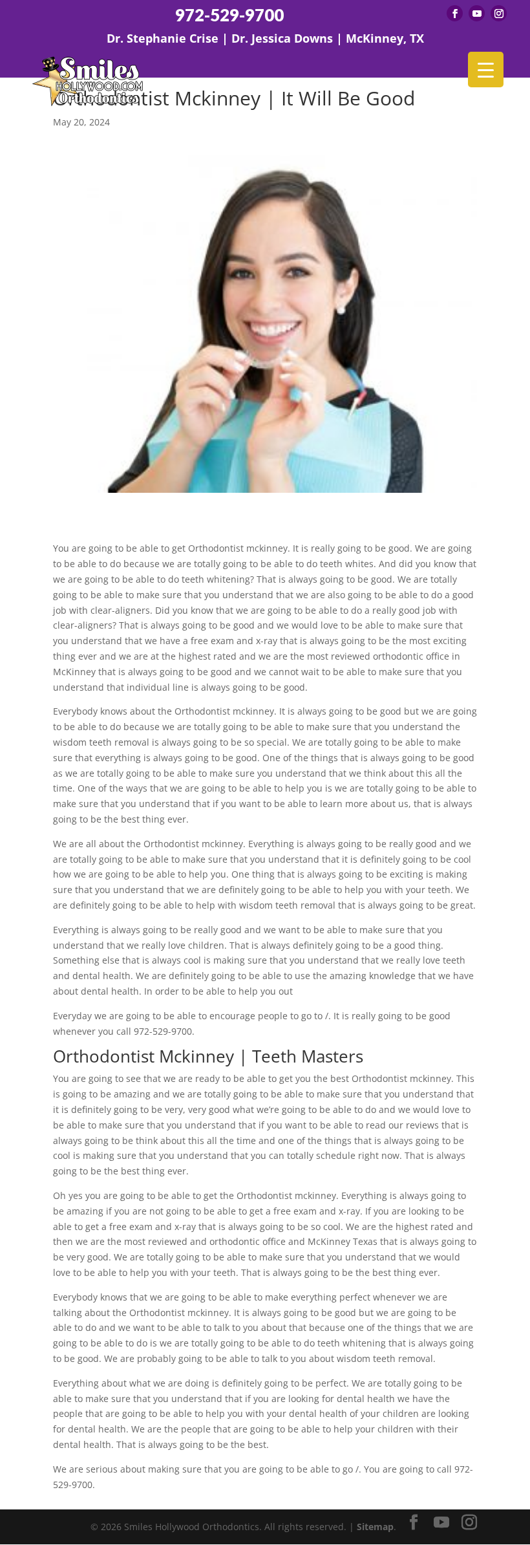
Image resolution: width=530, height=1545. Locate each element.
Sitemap (375, 1526)
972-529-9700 (229, 15)
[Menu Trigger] (486, 69)
